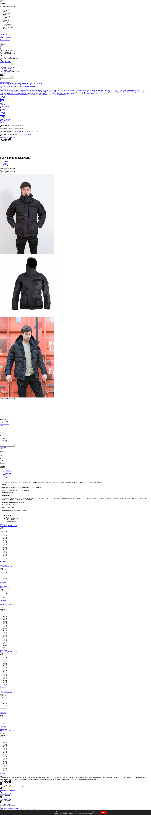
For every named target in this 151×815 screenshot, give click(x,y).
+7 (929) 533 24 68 (5, 73)
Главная (2, 104)
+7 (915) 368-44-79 (5, 70)
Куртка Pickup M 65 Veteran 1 (8, 526)
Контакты (2, 115)
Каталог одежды (5, 106)
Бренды (2, 109)
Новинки (2, 112)
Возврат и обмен (5, 120)
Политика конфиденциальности (9, 808)
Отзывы (2, 113)
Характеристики (4, 424)
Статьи (2, 116)
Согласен (103, 812)
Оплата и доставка (5, 119)
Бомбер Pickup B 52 (6, 566)
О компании (3, 117)
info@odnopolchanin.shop (7, 137)
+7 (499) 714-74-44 (5, 68)
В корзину (3, 447)
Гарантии (2, 122)
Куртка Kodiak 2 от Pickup (7, 604)
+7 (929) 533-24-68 (5, 804)
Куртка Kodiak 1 (4, 587)
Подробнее (96, 813)
